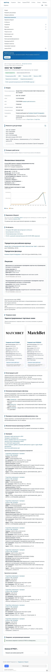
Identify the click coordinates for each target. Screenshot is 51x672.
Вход (46, 5)
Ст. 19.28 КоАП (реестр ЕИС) (12, 443)
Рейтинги (44, 2)
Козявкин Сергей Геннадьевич (36, 113)
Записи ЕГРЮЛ (25, 48)
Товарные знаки (8, 31)
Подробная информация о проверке (15, 453)
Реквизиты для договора (10, 12)
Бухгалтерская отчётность (13, 232)
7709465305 (13, 399)
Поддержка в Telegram (23, 661)
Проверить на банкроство (11, 438)
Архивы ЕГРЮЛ (26, 2)
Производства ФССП (9, 41)
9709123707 (13, 404)
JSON (19, 76)
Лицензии (25, 27)
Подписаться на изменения (12, 79)
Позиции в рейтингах (9, 15)
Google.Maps (37, 119)
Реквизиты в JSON (27, 76)
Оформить (7, 57)
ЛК (42, 5)
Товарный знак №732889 (13, 342)
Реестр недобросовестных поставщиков (15, 439)
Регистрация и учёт (8, 34)
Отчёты (33, 2)
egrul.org (6, 2)
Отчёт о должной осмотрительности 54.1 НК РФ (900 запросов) (20, 81)
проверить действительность (29, 101)
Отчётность (7, 22)
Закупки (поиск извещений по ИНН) (14, 441)
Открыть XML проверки (11, 455)
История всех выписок (27, 63)
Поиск (19, 2)
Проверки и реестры (9, 43)
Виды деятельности (25, 29)
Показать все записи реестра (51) (25, 652)
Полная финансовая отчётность (14, 234)
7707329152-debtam (18, 217)
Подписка (6, 5)
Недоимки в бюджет (9, 19)
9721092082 (13, 408)
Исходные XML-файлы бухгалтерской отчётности (19, 230)
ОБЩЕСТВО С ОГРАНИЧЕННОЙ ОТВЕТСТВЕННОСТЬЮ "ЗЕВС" (21, 246)
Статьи (38, 2)
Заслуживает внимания (9, 46)
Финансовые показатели (10, 17)
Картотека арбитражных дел (12, 448)
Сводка (6, 10)
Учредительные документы (26, 79)
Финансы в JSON (37, 76)
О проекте (13, 2)
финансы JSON (16, 219)
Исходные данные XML (11, 76)
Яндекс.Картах (30, 119)
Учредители (25, 24)
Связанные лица (8, 36)
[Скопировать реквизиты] (45, 126)
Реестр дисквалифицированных (11, 38)
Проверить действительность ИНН (14, 436)
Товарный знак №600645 (34, 342)
